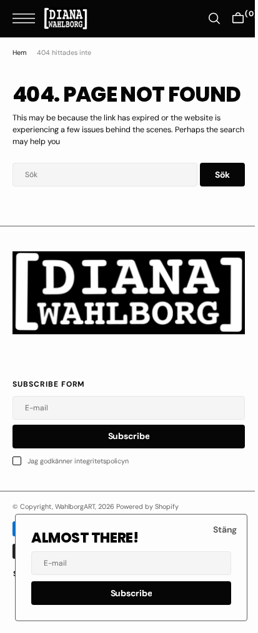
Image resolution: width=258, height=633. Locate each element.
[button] (26, 18)
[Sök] (205, 18)
